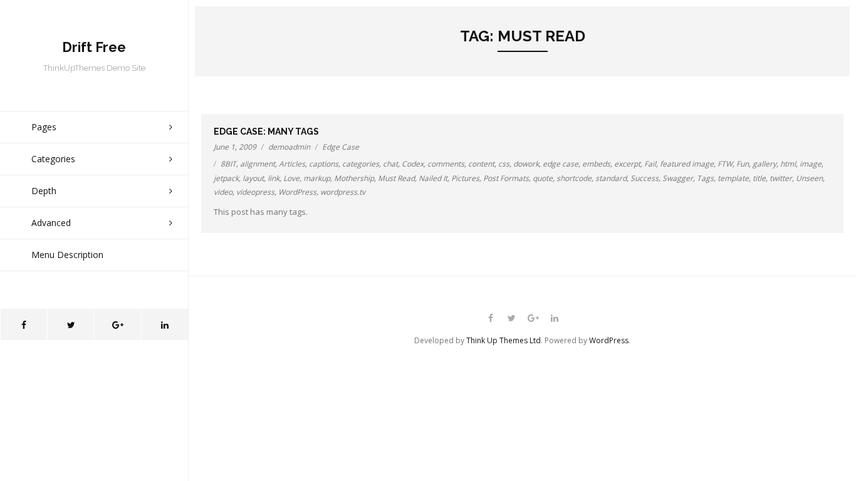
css (503, 163)
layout (253, 178)
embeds (596, 163)
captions (323, 163)
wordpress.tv (342, 192)
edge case (560, 163)
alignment (257, 163)
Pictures (465, 178)
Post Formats (506, 178)
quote (543, 178)
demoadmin (289, 147)
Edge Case (340, 147)
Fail (650, 163)
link (273, 178)
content (481, 163)
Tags (705, 178)
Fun (742, 163)
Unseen (809, 178)
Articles (292, 163)
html (788, 163)
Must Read (396, 178)
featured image (687, 163)
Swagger (677, 178)
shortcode (574, 178)
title (759, 178)
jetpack (226, 178)
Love (291, 178)
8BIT (228, 163)
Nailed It (433, 178)
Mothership (354, 178)
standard (611, 178)
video (223, 192)
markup (316, 178)
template (733, 178)
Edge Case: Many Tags (266, 132)
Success (644, 178)
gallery (764, 163)
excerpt (627, 163)
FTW (725, 163)
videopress (255, 192)
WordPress (297, 192)
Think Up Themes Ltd (503, 340)
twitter (781, 178)
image (811, 163)
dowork (526, 163)
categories (360, 163)
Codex (413, 163)
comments (445, 163)
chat (390, 163)
